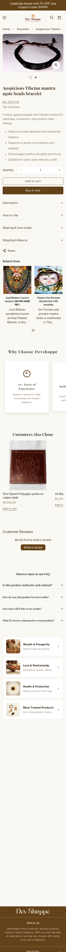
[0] (59, 18)
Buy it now (33, 190)
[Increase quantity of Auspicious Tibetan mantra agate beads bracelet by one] (59, 170)
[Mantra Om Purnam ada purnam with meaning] (48, 280)
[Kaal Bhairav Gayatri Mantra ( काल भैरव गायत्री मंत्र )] (17, 280)
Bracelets (23, 29)
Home (6, 29)
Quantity (8, 170)
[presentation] (32, 330)
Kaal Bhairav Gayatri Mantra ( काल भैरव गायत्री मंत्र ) (17, 301)
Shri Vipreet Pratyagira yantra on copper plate (23, 495)
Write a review (33, 547)
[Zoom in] (56, 65)
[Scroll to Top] (59, 933)
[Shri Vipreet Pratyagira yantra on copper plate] (28, 465)
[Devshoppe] (33, 18)
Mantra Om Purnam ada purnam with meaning (48, 301)
